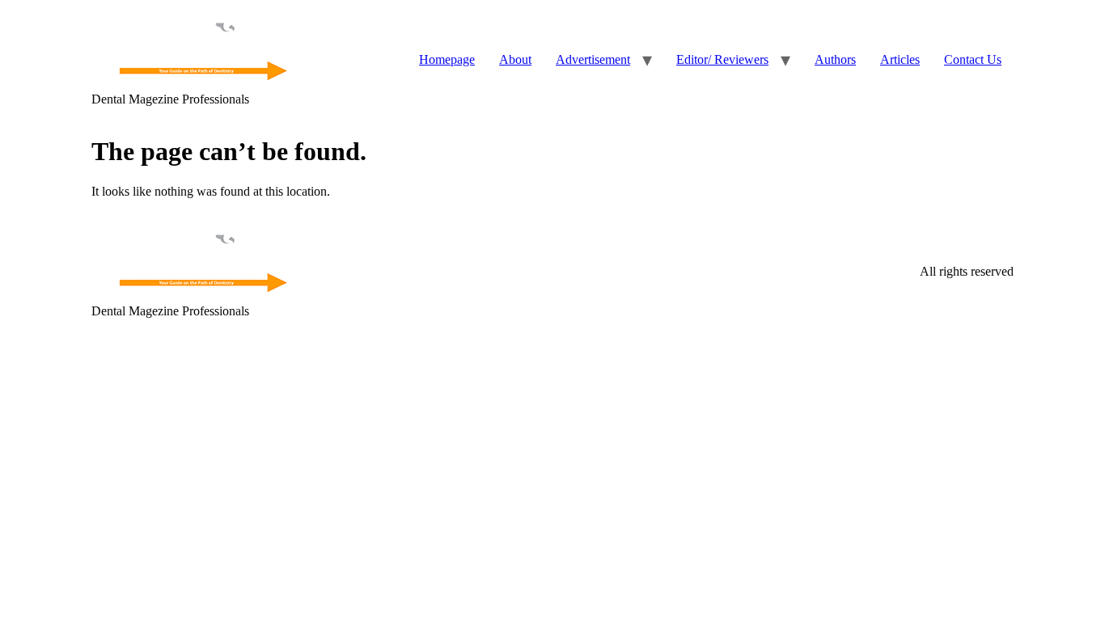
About (515, 59)
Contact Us (972, 59)
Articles (900, 59)
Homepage (447, 59)
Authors (835, 59)
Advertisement (593, 59)
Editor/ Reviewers (722, 59)
